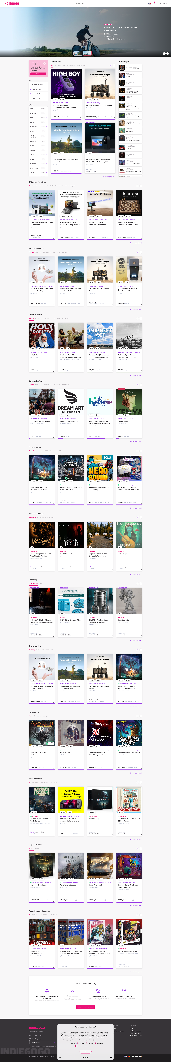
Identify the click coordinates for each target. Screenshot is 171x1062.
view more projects (109, 176)
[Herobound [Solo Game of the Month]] (100, 468)
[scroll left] (164, 53)
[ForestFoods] (129, 402)
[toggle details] (81, 119)
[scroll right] (167, 53)
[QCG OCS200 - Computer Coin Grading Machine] (129, 269)
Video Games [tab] (53, 451)
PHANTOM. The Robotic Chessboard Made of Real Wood (128, 224)
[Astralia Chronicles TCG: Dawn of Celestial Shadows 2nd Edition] (129, 468)
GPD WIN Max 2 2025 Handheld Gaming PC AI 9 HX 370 (70, 224)
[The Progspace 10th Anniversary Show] (100, 733)
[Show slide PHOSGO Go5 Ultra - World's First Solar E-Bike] (87, 53)
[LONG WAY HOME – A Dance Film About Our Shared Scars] (42, 601)
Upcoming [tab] (38, 252)
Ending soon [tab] (65, 252)
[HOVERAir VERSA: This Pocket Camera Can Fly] (42, 269)
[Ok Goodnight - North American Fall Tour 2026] (129, 336)
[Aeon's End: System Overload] (42, 733)
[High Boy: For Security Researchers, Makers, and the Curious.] (66, 84)
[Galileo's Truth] (71, 733)
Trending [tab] (32, 649)
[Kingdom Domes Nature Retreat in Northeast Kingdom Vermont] (100, 535)
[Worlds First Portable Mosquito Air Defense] (100, 203)
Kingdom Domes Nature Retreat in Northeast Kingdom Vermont (98, 556)
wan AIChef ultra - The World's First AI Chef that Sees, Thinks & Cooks (99, 162)
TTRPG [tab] (46, 451)
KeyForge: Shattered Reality (129, 752)
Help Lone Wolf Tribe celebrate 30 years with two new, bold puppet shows (71, 357)
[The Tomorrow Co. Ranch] (42, 402)
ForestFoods (123, 421)
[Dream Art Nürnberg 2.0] (71, 402)
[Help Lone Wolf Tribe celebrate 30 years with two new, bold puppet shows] (71, 336)
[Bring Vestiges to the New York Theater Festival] (42, 535)
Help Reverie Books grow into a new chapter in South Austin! (100, 423)
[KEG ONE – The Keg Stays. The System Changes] (100, 601)
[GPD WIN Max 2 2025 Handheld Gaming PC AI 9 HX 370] (71, 203)
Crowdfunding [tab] (47, 252)
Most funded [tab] (40, 649)
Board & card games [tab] (35, 451)
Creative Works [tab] (71, 65)
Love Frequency (124, 554)
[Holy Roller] (42, 336)
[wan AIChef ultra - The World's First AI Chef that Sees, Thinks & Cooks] (100, 138)
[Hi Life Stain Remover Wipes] (71, 601)
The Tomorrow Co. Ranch (40, 421)
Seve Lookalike (124, 620)
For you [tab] (31, 252)
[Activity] (154, 3)
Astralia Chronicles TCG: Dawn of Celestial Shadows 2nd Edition (128, 489)
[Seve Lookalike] (129, 601)
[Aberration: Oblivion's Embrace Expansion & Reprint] (42, 468)
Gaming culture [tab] (72, 186)
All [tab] (52, 65)
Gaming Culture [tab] (81, 65)
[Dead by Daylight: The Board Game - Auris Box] (71, 468)
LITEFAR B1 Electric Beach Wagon (99, 105)
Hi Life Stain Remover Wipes (71, 620)
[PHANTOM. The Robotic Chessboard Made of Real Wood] (129, 203)
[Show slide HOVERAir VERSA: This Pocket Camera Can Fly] (77, 53)
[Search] (75, 3)
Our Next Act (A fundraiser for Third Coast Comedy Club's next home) (99, 357)
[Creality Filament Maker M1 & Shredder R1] (42, 203)
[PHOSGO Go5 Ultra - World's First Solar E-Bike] (66, 138)
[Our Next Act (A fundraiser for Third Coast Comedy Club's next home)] (100, 336)
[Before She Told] (71, 535)
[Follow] (32, 547)
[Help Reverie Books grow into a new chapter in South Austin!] (100, 402)
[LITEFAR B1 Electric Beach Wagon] (100, 84)
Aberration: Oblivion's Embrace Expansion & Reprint (38, 489)
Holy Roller (34, 355)
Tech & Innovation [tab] (60, 65)
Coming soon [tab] (33, 583)
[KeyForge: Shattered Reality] (129, 733)
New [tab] (40, 583)
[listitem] (38, 108)
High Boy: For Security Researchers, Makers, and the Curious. (64, 107)
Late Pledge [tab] (56, 252)
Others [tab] (61, 451)
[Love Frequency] (129, 535)
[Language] (149, 3)
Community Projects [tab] (61, 186)
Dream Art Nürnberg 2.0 (69, 421)
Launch (37, 73)
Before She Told (66, 554)
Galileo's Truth (65, 752)
